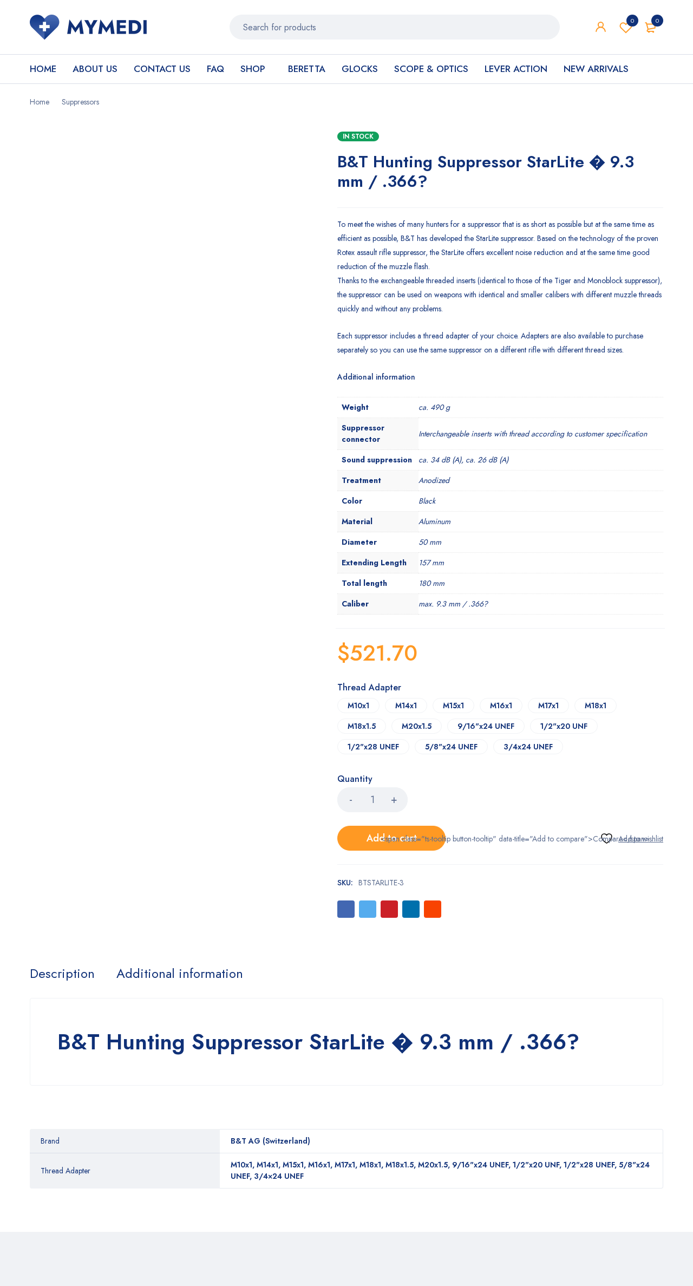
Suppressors (80, 101)
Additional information (179, 973)
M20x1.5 (417, 726)
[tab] (62, 973)
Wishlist (632, 20)
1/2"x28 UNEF (373, 746)
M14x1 (406, 705)
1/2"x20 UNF (563, 726)
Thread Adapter (369, 688)
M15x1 (453, 705)
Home (39, 101)
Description (62, 973)
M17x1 (548, 705)
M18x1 (595, 705)
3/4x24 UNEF (528, 746)
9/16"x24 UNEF (485, 726)
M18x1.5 (362, 726)
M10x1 (358, 705)
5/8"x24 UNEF (451, 746)
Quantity (354, 779)
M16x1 (501, 705)
